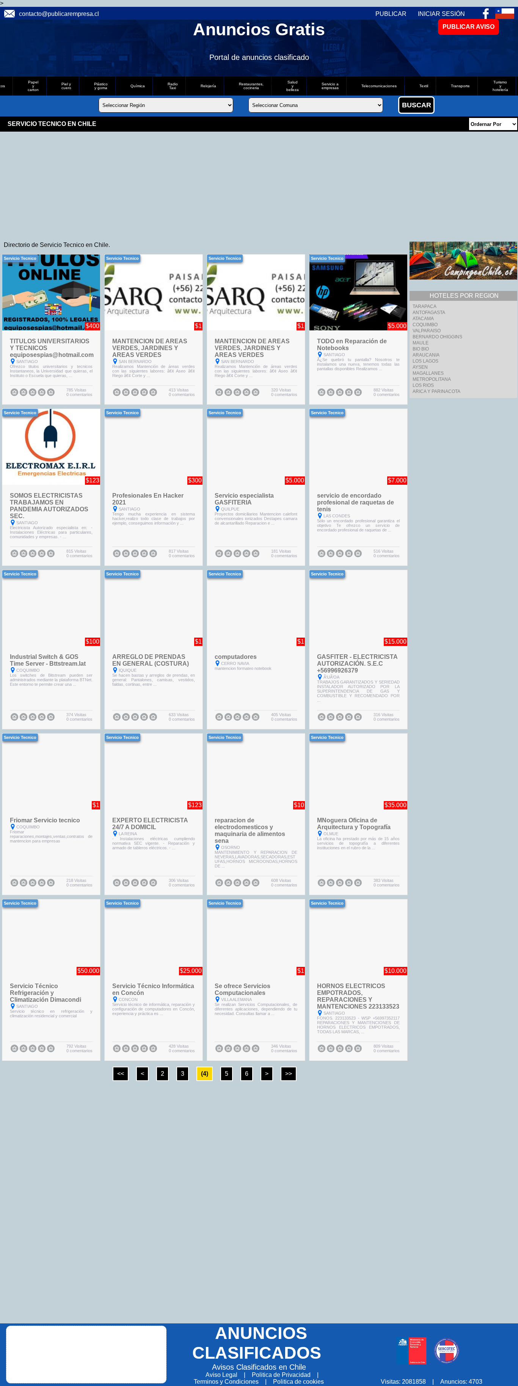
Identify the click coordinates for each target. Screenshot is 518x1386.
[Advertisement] (227, 185)
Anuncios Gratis (259, 29)
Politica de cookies (298, 1381)
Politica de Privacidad (281, 1375)
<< (120, 1073)
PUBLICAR (391, 14)
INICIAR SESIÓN (441, 14)
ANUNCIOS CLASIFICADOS (256, 1342)
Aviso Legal (221, 1375)
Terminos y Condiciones (226, 1381)
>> (288, 1073)
